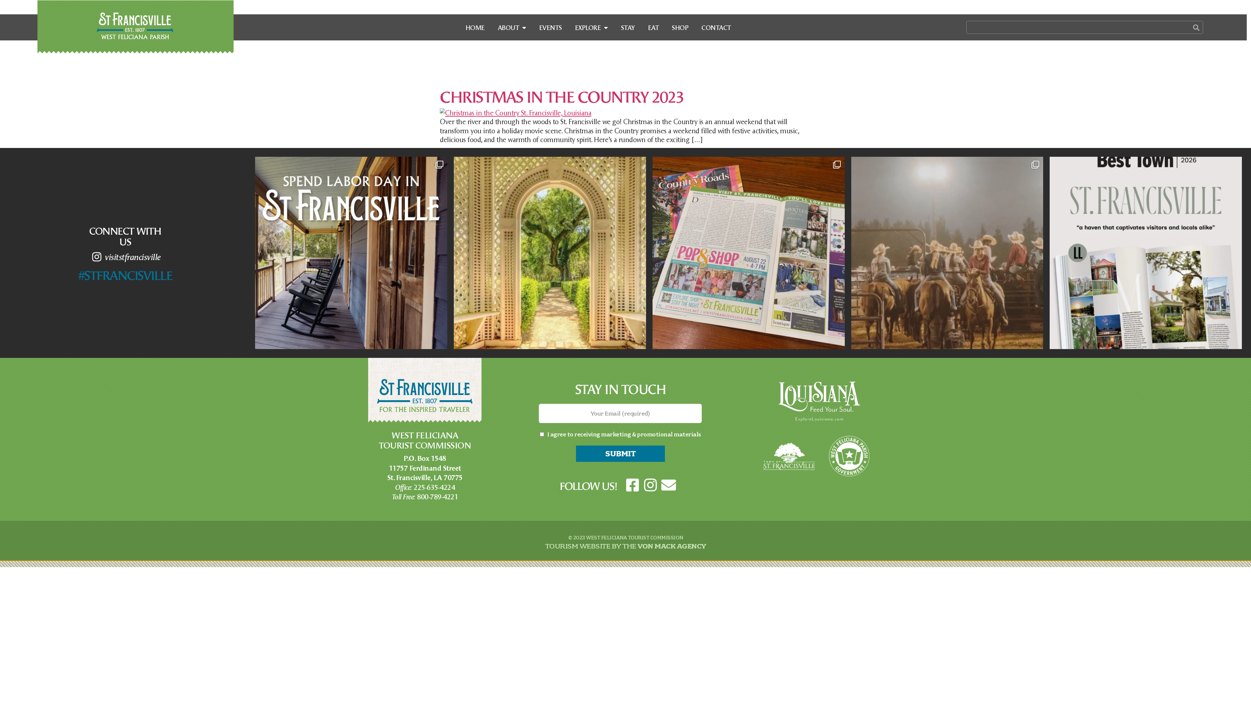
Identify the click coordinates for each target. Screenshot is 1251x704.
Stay (628, 27)
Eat (653, 27)
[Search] (1196, 27)
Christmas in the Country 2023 (562, 96)
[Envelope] (668, 485)
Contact (716, 27)
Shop (680, 27)
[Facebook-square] (632, 485)
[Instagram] (650, 485)
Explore (588, 27)
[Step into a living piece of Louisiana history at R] (550, 253)
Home (475, 27)
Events (550, 27)
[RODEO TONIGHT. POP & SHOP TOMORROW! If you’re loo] (947, 253)
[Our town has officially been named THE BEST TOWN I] (1146, 253)
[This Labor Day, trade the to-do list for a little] (351, 253)
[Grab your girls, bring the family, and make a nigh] (749, 253)
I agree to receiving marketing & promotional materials (624, 434)
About (508, 27)
